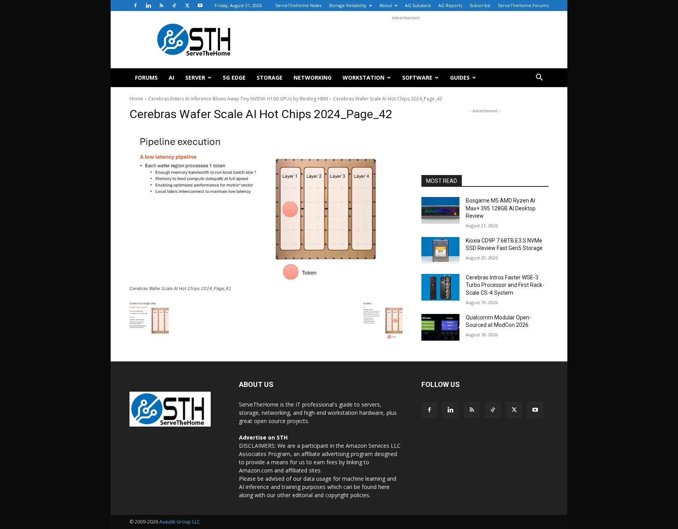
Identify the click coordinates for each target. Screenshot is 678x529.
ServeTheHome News (298, 5)
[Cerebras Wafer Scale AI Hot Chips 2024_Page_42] (266, 206)
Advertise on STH (263, 437)
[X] (187, 5)
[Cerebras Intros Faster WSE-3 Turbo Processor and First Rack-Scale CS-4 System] (440, 287)
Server (195, 77)
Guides (460, 77)
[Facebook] (135, 5)
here (384, 487)
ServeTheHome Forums (523, 5)
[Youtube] (200, 5)
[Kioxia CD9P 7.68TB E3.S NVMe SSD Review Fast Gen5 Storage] (440, 250)
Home (136, 98)
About (385, 5)
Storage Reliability (347, 5)
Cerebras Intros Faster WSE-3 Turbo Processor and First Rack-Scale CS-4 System (505, 285)
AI (171, 77)
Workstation (364, 77)
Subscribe (480, 5)
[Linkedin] (148, 5)
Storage (269, 77)
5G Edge (234, 77)
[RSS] (161, 5)
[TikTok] (174, 5)
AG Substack (418, 5)
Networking (312, 77)
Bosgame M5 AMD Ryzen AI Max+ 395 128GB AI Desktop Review (501, 208)
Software (417, 77)
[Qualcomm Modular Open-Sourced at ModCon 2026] (440, 327)
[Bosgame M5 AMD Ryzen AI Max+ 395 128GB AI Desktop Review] (440, 210)
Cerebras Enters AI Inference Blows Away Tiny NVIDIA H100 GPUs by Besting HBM (238, 98)
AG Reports (450, 5)
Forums (146, 77)
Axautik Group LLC (179, 521)
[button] (539, 78)
